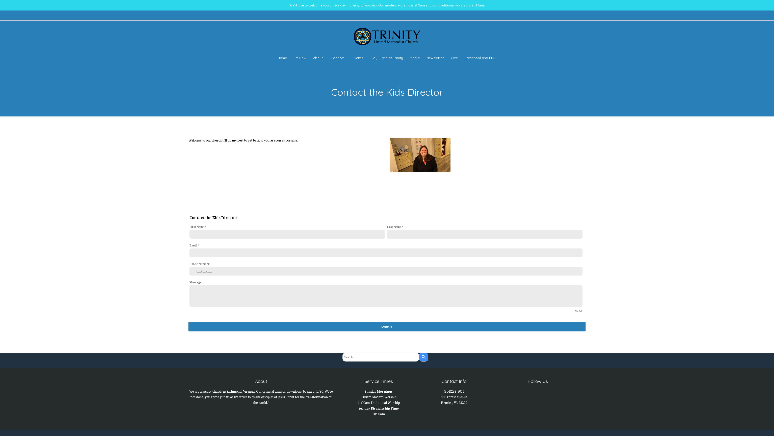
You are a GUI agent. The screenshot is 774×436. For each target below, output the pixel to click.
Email (193, 245)
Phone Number (199, 264)
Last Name (394, 226)
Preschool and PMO (481, 58)
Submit (387, 326)
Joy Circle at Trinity (387, 58)
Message (195, 282)
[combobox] (380, 357)
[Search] (423, 357)
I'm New (300, 58)
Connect (338, 58)
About (318, 58)
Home (282, 58)
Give (454, 58)
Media (415, 58)
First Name (196, 226)
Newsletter (435, 58)
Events (358, 58)
